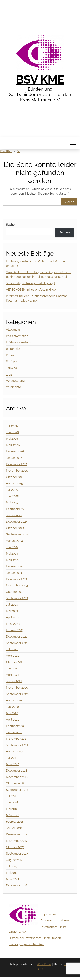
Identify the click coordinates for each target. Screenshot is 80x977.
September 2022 (17, 643)
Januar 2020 (14, 732)
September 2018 (17, 790)
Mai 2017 (11, 872)
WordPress (44, 964)
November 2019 (17, 738)
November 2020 (17, 687)
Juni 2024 (12, 547)
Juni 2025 (12, 496)
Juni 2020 (12, 707)
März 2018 (12, 815)
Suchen (11, 224)
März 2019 (12, 764)
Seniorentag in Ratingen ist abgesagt (30, 283)
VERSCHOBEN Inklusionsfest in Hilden (31, 289)
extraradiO (13, 348)
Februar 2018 (14, 821)
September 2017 (17, 853)
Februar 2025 (15, 509)
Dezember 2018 (16, 770)
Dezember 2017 (16, 834)
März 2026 (13, 445)
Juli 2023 (12, 604)
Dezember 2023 (16, 579)
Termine (11, 368)
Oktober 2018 (15, 783)
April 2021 (12, 675)
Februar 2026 (15, 451)
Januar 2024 (14, 572)
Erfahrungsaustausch (20, 342)
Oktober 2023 (15, 592)
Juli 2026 (12, 426)
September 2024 (17, 534)
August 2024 (14, 541)
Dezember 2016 (16, 885)
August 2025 (14, 483)
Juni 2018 (12, 802)
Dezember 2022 (16, 636)
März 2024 (13, 560)
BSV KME (40, 79)
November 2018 (17, 777)
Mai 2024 (12, 553)
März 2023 (13, 624)
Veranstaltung (15, 380)
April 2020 (12, 719)
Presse (10, 355)
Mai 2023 (12, 611)
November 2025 (17, 470)
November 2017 (16, 841)
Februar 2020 (15, 726)
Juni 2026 (12, 432)
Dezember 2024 (16, 521)
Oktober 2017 (15, 847)
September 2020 (17, 694)
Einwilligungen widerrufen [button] (26, 944)
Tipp (9, 374)
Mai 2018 (12, 809)
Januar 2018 (14, 828)
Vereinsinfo (13, 387)
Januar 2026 (14, 458)
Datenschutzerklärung (55, 920)
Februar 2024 (15, 566)
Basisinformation (17, 336)
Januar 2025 (14, 515)
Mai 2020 (12, 713)
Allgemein (13, 329)
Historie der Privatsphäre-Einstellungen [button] (35, 938)
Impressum (48, 914)
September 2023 (17, 598)
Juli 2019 (11, 758)
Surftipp (11, 361)
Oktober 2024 (15, 528)
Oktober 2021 (15, 662)
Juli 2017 (11, 866)
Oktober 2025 (15, 477)
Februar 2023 (15, 630)
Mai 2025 (12, 502)
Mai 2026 (12, 438)
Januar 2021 (14, 681)
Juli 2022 (12, 649)
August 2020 (14, 700)
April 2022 (12, 655)
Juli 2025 (12, 489)
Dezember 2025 (16, 464)
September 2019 (17, 745)
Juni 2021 (12, 668)
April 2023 (12, 617)
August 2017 (14, 860)
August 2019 (14, 751)
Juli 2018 (11, 796)
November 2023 (17, 585)
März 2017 (12, 879)
